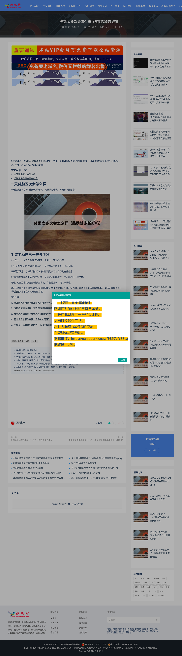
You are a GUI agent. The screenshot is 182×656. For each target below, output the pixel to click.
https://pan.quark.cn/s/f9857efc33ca (99, 339)
